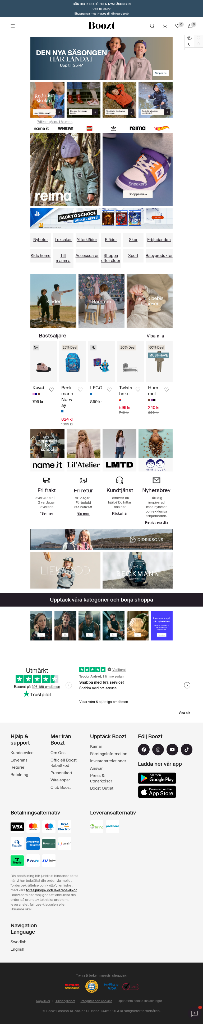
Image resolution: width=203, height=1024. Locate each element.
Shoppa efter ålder (110, 258)
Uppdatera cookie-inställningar (140, 1001)
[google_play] (157, 778)
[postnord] (112, 827)
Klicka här (120, 513)
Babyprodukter (159, 255)
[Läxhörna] (101, 301)
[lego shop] (89, 128)
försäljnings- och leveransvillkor (51, 890)
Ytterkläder (87, 239)
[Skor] (83, 100)
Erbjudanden (159, 239)
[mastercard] (33, 827)
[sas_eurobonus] (49, 861)
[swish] (64, 844)
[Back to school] (47, 100)
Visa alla (155, 336)
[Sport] (89, 625)
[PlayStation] (101, 218)
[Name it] (41, 128)
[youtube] (172, 749)
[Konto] (165, 26)
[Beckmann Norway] (138, 570)
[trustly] (17, 861)
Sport (133, 255)
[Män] (65, 625)
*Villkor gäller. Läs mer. (54, 121)
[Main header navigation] (12, 26)
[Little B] (155, 100)
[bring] (96, 827)
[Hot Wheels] (162, 128)
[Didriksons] (101, 539)
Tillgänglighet (65, 1001)
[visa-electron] (64, 827)
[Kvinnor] (41, 625)
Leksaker (63, 239)
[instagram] (158, 749)
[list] (65, 169)
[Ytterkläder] (119, 100)
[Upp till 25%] (101, 58)
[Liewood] (65, 570)
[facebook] (144, 749)
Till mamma (63, 258)
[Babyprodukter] (150, 301)
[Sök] (152, 26)
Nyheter (40, 239)
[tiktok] (186, 749)
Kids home (40, 255)
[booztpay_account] (49, 844)
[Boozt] (101, 26)
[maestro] (49, 827)
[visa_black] (17, 827)
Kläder (111, 239)
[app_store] (157, 792)
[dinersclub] (17, 844)
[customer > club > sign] (162, 625)
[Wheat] (65, 128)
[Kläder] (53, 301)
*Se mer (83, 513)
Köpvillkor (43, 1001)
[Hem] (138, 625)
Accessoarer (87, 255)
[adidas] (113, 128)
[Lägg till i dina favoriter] (51, 389)
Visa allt (184, 713)
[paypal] (33, 861)
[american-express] (33, 844)
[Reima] (138, 128)
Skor (133, 239)
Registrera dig (156, 522)
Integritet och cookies (96, 1001)
